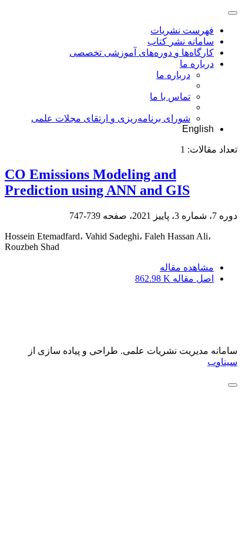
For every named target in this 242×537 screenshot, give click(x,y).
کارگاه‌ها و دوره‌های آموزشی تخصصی (141, 53)
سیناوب (222, 362)
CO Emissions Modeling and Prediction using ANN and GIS (97, 182)
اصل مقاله (174, 278)
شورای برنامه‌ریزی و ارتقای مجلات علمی (110, 118)
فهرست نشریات (182, 30)
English (198, 129)
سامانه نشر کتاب (180, 41)
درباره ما (197, 64)
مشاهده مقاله (187, 267)
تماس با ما (170, 97)
